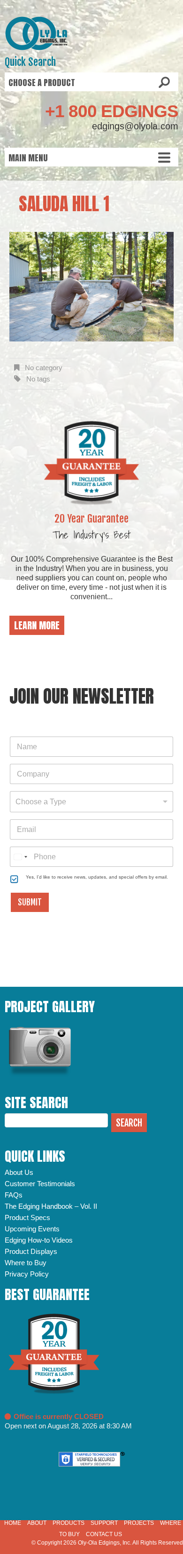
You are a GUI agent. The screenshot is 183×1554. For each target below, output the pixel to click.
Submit (30, 902)
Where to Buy (25, 1263)
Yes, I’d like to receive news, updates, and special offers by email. (97, 877)
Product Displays (31, 1251)
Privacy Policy (27, 1274)
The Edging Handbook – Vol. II (51, 1206)
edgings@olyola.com (135, 126)
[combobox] (91, 801)
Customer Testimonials (40, 1184)
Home (12, 1523)
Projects (139, 1523)
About (36, 1523)
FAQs (14, 1195)
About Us (19, 1172)
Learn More (37, 625)
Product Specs (27, 1217)
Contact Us (104, 1534)
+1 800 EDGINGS (111, 111)
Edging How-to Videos (39, 1240)
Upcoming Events (32, 1229)
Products (68, 1523)
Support (104, 1523)
